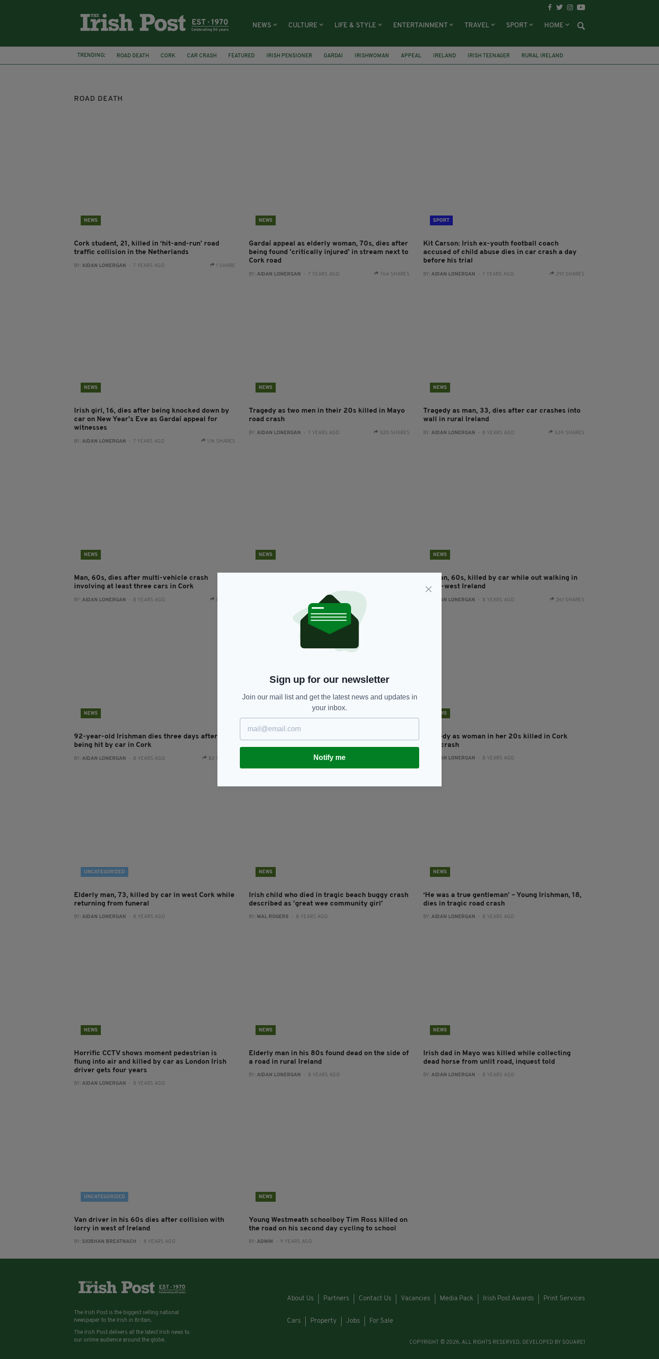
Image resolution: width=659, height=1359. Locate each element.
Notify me (329, 757)
